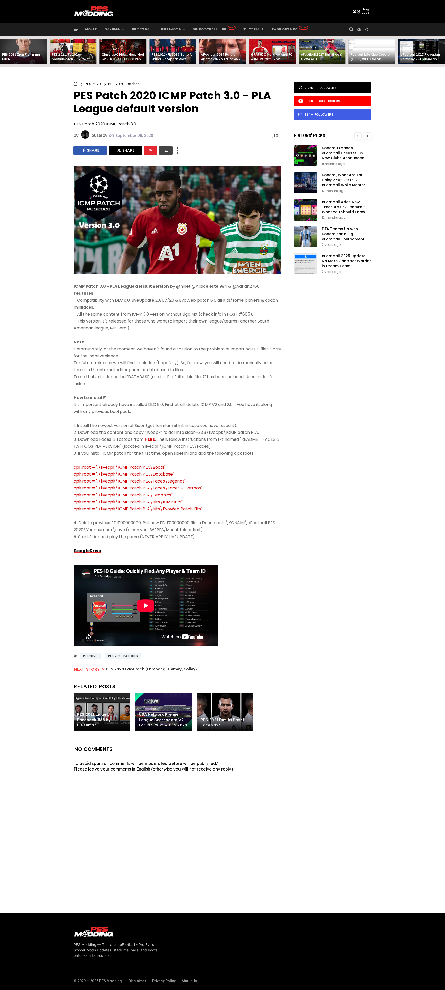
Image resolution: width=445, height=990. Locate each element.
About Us (189, 981)
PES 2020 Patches (123, 84)
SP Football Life (209, 29)
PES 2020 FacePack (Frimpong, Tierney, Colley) (151, 668)
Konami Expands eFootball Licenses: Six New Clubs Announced (343, 152)
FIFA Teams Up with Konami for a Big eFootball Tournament (343, 233)
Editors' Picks (309, 135)
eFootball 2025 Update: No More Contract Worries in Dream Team (346, 260)
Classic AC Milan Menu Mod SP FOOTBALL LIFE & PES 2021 (123, 59)
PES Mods (171, 29)
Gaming (112, 29)
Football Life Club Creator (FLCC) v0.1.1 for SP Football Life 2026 (370, 59)
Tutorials (253, 29)
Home (91, 29)
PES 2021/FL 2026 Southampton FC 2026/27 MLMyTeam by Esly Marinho (73, 59)
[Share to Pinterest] (150, 150)
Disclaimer (137, 981)
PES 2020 (92, 84)
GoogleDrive (87, 551)
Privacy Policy (164, 981)
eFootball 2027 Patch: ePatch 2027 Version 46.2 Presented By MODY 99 (221, 59)
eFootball (142, 29)
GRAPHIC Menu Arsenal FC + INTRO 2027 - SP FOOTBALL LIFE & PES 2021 (272, 59)
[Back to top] (432, 977)
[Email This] (166, 150)
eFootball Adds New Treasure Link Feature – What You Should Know (343, 207)
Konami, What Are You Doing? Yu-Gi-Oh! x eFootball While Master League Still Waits (343, 182)
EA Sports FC (284, 29)
